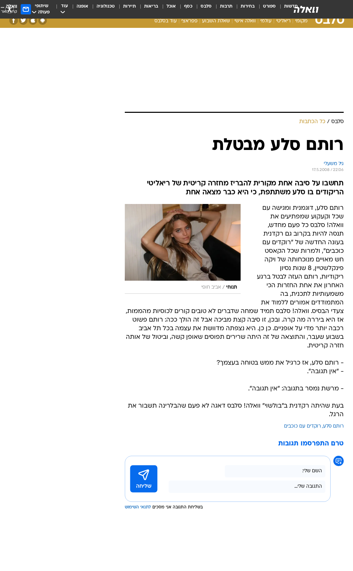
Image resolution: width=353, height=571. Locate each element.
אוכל (171, 6)
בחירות (248, 6)
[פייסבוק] (13, 20)
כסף (188, 6)
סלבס (206, 6)
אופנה (82, 6)
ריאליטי (283, 21)
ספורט (269, 6)
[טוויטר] (23, 20)
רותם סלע (333, 426)
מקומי (301, 21)
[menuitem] (265, 9)
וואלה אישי (245, 21)
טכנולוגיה (106, 6)
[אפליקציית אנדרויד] (42, 20)
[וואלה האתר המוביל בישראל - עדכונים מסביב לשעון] (306, 9)
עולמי (266, 21)
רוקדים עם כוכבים (302, 426)
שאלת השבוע (216, 21)
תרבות (226, 6)
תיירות (129, 6)
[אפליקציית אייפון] (33, 20)
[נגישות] (9, 9)
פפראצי (189, 21)
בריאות (151, 6)
